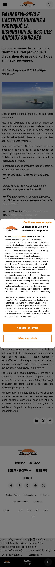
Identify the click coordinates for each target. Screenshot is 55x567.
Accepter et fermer (27, 327)
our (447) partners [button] (18, 236)
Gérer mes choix (27, 338)
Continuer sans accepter (37, 222)
